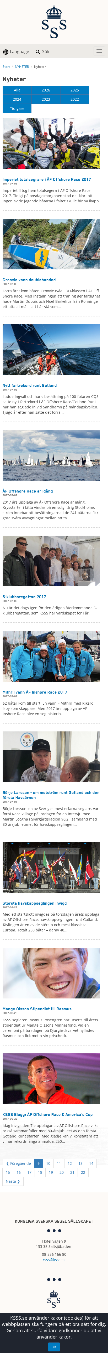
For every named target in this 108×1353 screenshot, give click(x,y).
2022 (75, 99)
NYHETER (22, 66)
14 (91, 1163)
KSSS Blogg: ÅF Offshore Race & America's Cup (48, 1114)
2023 (46, 99)
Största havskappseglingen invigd (35, 903)
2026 (46, 90)
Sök (45, 51)
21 (72, 1172)
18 (40, 1172)
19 (51, 1172)
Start (6, 66)
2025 (75, 90)
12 (70, 1163)
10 (48, 1163)
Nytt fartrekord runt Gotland (30, 385)
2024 (17, 99)
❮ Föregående (18, 1163)
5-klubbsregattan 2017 (24, 596)
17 (29, 1172)
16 (19, 1172)
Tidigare (17, 108)
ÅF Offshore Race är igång (28, 491)
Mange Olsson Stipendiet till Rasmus (37, 1008)
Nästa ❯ (13, 1181)
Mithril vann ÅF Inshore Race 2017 (35, 692)
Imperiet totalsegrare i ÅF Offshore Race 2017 (47, 179)
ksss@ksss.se (54, 1259)
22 (83, 1172)
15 (8, 1172)
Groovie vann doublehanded (29, 279)
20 (62, 1172)
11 (59, 1163)
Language (19, 51)
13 (80, 1163)
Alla (17, 90)
